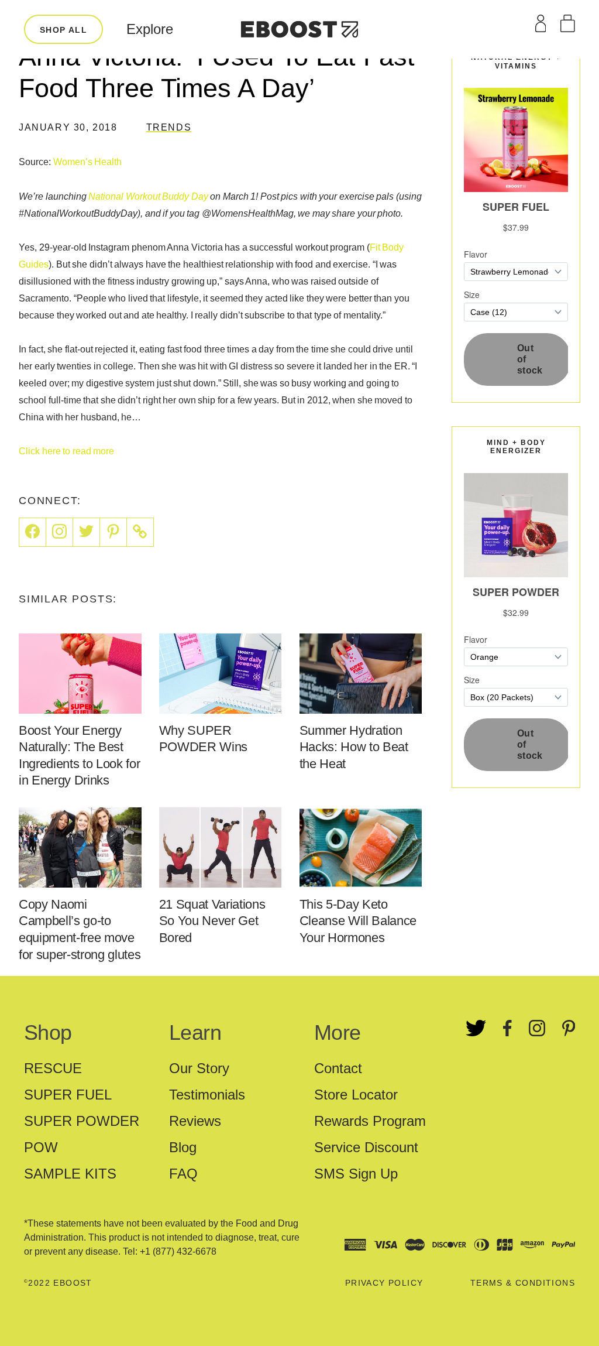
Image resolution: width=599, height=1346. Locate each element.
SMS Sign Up (356, 1173)
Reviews (195, 1121)
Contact (338, 1068)
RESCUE (53, 1068)
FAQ (183, 1173)
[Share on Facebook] (32, 532)
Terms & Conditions (522, 1282)
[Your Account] (540, 23)
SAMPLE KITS (70, 1173)
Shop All (63, 30)
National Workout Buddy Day (148, 196)
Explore (149, 29)
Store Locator (356, 1094)
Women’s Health (87, 162)
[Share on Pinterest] (113, 532)
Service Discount (366, 1147)
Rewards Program (370, 1121)
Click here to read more (66, 451)
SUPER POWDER (81, 1121)
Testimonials (207, 1094)
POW (41, 1147)
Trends (169, 127)
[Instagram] (59, 532)
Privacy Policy (384, 1282)
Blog (183, 1147)
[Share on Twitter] (86, 532)
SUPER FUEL (68, 1094)
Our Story (199, 1068)
